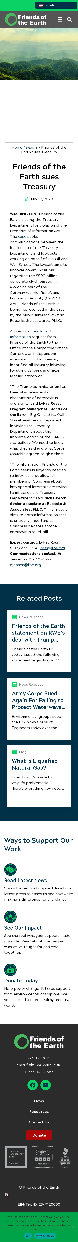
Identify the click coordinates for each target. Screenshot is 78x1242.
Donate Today (21, 981)
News (39, 1101)
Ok (28, 1235)
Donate (39, 1135)
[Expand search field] (69, 19)
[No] (73, 1227)
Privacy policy (45, 1235)
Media (32, 147)
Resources (39, 1111)
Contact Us (39, 1122)
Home (17, 147)
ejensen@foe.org (25, 564)
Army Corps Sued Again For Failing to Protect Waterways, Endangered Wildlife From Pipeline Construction (38, 700)
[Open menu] (60, 19)
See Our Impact (23, 928)
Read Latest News (25, 880)
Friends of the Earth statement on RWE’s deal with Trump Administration (38, 633)
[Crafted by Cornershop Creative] (7, 1194)
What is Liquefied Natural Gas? (35, 764)
